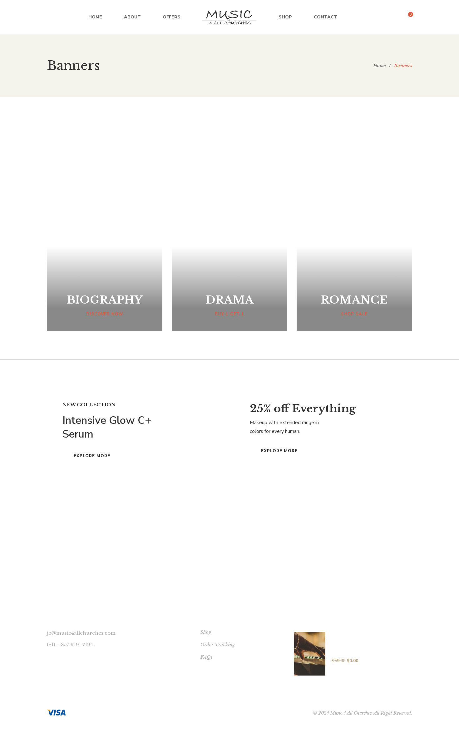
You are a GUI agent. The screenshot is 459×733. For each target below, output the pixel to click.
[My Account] (425, 17)
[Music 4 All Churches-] (229, 17)
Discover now (104, 314)
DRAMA (229, 299)
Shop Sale (354, 314)
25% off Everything (303, 408)
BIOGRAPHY (104, 299)
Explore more (92, 456)
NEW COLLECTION (89, 405)
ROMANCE (354, 299)
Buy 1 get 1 (229, 314)
